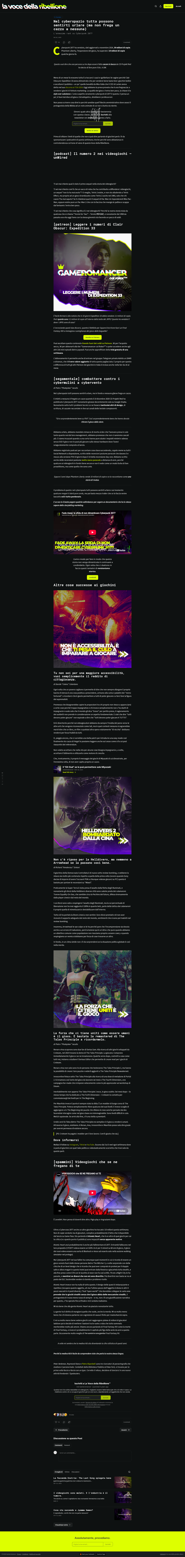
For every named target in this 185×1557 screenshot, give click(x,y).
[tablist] (62, 1445)
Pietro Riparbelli (89, 1363)
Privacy (19, 1554)
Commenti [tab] (58, 1445)
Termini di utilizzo (91, 1402)
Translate (58, 17)
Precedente (63, 1430)
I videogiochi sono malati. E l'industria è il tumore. (80, 1494)
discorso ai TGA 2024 (74, 87)
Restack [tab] (67, 1445)
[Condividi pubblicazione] (160, 6)
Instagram (73, 1144)
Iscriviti (168, 6)
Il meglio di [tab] (59, 1472)
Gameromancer (68, 770)
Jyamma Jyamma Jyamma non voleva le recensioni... (73, 1481)
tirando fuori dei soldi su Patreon (97, 343)
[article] (92, 1482)
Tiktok (82, 1144)
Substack (162, 1554)
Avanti (124, 1430)
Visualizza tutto (61, 1525)
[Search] (156, 6)
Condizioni (25, 1554)
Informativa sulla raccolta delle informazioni (91, 1405)
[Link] (50, 155)
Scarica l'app (101, 1554)
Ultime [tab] (67, 1472)
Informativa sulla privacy (92, 1407)
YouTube (90, 1144)
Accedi (178, 6)
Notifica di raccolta (34, 1554)
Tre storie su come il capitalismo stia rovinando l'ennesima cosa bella (79, 1498)
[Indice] (2, 778)
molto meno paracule (91, 460)
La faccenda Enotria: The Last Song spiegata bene (82, 1478)
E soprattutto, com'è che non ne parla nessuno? (71, 1513)
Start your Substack (88, 1554)
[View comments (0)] (64, 42)
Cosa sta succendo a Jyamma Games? (73, 1510)
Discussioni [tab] (75, 1472)
